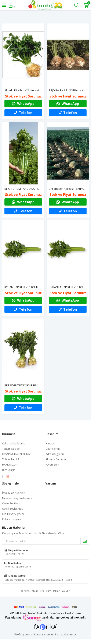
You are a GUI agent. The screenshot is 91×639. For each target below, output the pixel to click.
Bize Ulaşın (8, 470)
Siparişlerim (53, 449)
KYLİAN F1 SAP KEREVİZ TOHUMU (69, 287)
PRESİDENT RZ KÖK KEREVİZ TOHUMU (28, 385)
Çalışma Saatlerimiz (13, 443)
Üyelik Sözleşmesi (12, 508)
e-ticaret (36, 634)
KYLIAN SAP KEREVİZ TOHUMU (23, 287)
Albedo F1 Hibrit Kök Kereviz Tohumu (27, 90)
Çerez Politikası (11, 503)
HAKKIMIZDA (9, 464)
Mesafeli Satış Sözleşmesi (17, 498)
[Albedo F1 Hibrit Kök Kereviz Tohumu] (23, 54)
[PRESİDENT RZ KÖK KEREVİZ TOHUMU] (23, 349)
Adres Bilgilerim (55, 454)
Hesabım (51, 443)
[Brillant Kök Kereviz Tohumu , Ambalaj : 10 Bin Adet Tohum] (68, 153)
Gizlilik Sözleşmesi (13, 514)
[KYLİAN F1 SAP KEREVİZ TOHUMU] (68, 251)
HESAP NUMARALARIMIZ (16, 454)
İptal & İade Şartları (13, 493)
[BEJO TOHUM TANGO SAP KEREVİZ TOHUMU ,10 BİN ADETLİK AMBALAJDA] (23, 153)
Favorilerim (52, 464)
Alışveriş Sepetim (56, 459)
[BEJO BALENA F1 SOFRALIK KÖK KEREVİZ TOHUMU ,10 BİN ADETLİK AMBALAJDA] (68, 54)
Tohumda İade (11, 449)
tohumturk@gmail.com (17, 566)
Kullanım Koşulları (12, 519)
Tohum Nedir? (10, 459)
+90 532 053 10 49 (14, 553)
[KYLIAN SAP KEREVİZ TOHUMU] (23, 251)
